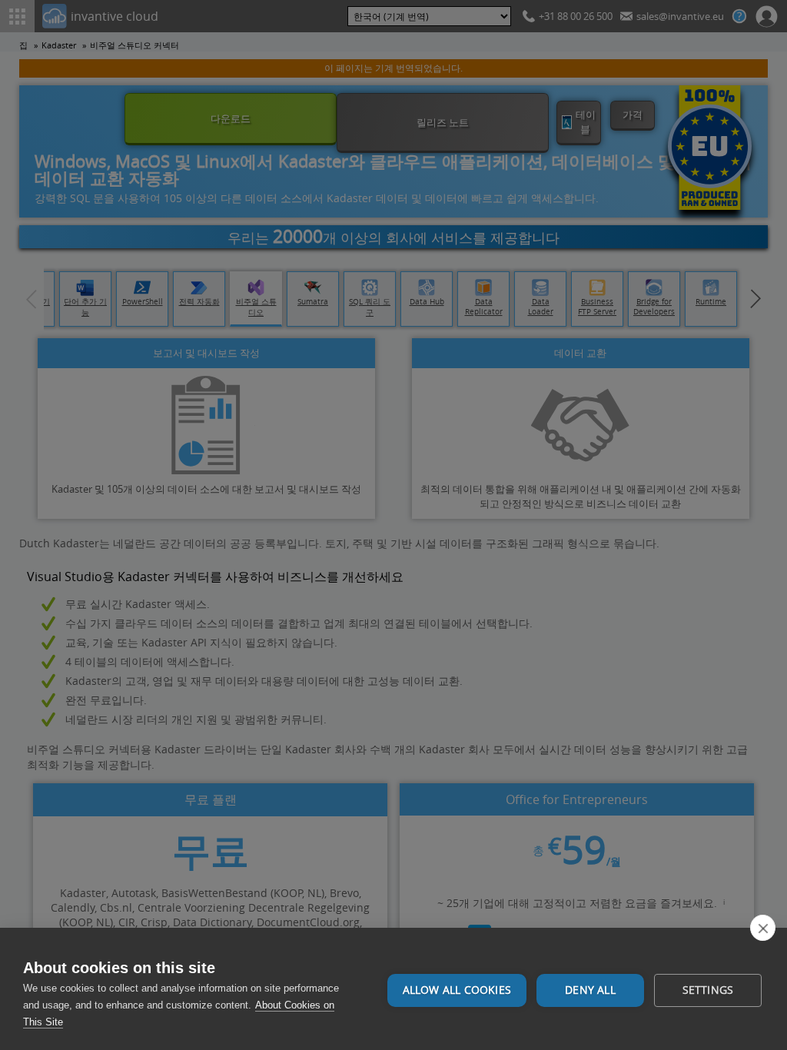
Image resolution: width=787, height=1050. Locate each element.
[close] (762, 928)
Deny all (590, 990)
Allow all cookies (457, 990)
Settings (708, 990)
